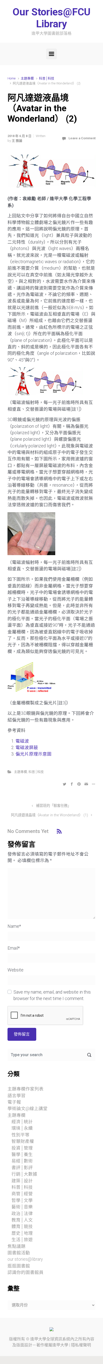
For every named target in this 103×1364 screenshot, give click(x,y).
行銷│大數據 (24, 1174)
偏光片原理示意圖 (34, 754)
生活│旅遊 (22, 1239)
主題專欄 (27, 78)
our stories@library (25, 1259)
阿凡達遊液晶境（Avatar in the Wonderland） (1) (49, 815)
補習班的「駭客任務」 (53, 806)
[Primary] (51, 54)
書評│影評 (22, 1167)
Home (12, 78)
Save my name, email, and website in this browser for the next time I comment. (52, 995)
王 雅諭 (17, 141)
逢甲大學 (38, 1339)
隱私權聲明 (81, 1345)
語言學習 (17, 1095)
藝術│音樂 (22, 1206)
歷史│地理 (22, 1233)
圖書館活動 (19, 1252)
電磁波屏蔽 (27, 747)
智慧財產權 (23, 1141)
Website (16, 970)
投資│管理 (22, 1148)
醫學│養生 (22, 1154)
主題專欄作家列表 (26, 1088)
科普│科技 (46, 78)
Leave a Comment (82, 138)
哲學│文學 (22, 1200)
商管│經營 (22, 1193)
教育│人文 (22, 1220)
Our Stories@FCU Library (51, 18)
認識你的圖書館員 (26, 1272)
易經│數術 (22, 1160)
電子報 (14, 1102)
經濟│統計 (22, 1121)
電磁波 (22, 741)
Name (14, 926)
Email (14, 948)
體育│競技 (22, 1226)
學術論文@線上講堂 (28, 1108)
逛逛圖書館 (19, 1265)
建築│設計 (22, 1180)
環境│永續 (22, 1128)
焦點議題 (17, 1246)
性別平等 (21, 1134)
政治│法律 (22, 1213)
